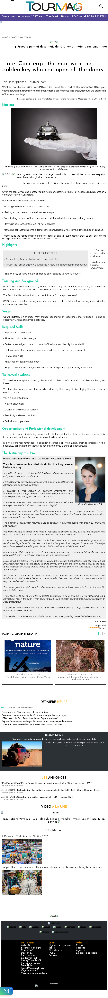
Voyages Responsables (34, 973)
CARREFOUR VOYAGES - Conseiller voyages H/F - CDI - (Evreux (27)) (37, 797)
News (3, 707)
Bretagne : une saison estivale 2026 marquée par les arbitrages (34, 715)
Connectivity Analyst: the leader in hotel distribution (32, 259)
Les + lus (11, 707)
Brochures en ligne (31, 948)
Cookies (53, 955)
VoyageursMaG (29, 970)
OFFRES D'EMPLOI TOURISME (12, 786)
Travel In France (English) (21, 37)
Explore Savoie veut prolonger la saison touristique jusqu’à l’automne (37, 722)
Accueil (4, 37)
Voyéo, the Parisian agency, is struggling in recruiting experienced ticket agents (46, 264)
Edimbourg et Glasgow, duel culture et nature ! (25, 712)
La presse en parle (86, 953)
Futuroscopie (28, 955)
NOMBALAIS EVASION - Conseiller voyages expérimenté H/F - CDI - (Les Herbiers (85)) (46, 783)
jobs (104, 626)
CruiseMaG (27, 950)
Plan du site (55, 950)
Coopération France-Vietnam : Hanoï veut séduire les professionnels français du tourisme (52, 867)
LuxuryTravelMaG (31, 960)
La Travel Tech (29, 958)
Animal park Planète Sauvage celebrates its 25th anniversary (80, 678)
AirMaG (25, 945)
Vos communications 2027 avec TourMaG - (54, 16)
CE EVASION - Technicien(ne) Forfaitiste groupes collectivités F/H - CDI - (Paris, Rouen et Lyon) (50, 790)
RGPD (52, 953)
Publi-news (54, 830)
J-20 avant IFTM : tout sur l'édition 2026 (25, 836)
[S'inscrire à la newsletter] (6, 991)
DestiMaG (27, 953)
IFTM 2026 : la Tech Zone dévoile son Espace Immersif (30, 718)
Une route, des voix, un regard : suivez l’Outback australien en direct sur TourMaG (54, 739)
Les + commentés (25, 707)
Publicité (80, 948)
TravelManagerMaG (32, 968)
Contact (80, 945)
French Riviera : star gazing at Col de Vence (27, 677)
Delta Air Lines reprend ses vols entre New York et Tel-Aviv (32, 725)
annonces (54, 778)
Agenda (80, 950)
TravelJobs (27, 965)
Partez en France (30, 963)
